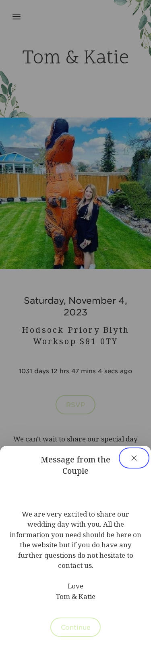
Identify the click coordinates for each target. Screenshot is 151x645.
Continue (76, 627)
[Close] (134, 458)
